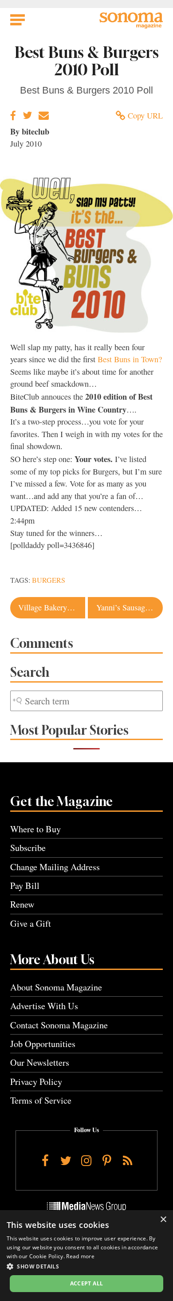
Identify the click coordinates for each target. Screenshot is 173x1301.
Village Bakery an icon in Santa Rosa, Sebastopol (51, 607)
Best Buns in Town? (130, 359)
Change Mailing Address (55, 867)
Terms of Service (40, 1100)
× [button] (163, 1219)
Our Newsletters (39, 1062)
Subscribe (28, 848)
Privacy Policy (36, 1082)
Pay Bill (24, 886)
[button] (86, 1266)
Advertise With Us (44, 1006)
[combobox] (86, 701)
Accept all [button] (86, 1283)
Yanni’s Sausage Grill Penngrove (129, 607)
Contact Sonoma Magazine (59, 1025)
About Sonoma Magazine (56, 987)
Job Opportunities (42, 1044)
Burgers (48, 580)
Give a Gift (30, 923)
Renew (22, 904)
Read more (80, 1256)
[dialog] (86, 1255)
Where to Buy (35, 829)
